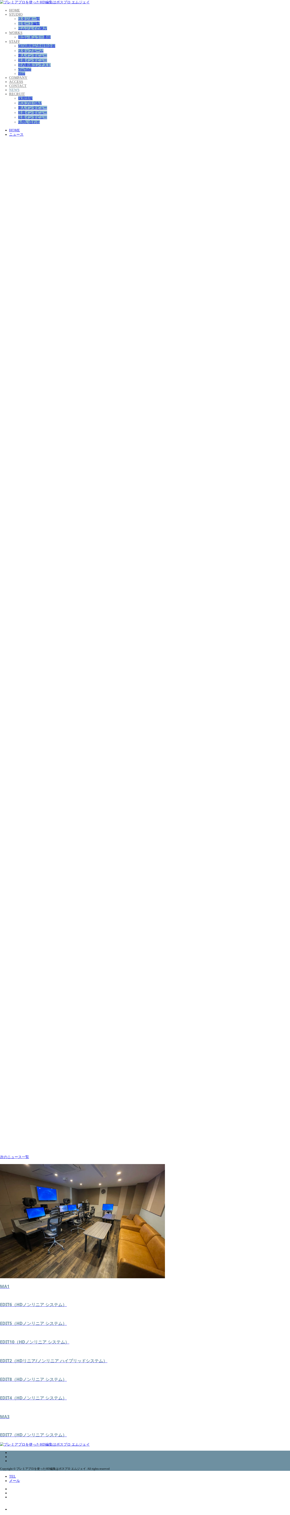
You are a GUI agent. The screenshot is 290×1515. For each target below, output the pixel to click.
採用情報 (25, 98)
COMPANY (18, 78)
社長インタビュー (32, 117)
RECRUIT (17, 94)
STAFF (14, 41)
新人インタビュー (32, 55)
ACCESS (16, 82)
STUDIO (16, 14)
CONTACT (18, 86)
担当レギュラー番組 (34, 37)
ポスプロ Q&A (30, 103)
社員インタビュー (32, 60)
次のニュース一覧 (14, 1157)
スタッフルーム (31, 51)
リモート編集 (29, 23)
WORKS (15, 33)
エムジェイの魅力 (32, 28)
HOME (14, 10)
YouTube (24, 69)
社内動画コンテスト (34, 65)
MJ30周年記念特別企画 (36, 46)
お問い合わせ (29, 122)
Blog (21, 73)
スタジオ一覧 (29, 19)
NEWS (14, 90)
